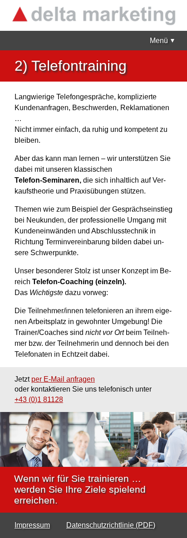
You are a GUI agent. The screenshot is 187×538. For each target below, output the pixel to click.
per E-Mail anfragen (63, 379)
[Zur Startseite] (93, 15)
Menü (159, 40)
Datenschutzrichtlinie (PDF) (110, 525)
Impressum (32, 525)
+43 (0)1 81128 (39, 399)
